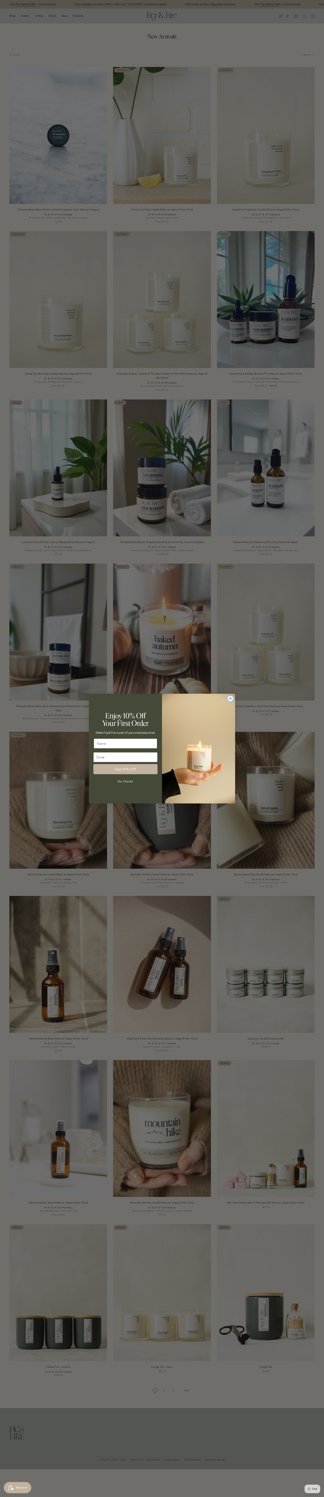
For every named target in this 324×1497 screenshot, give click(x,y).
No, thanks (125, 781)
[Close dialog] (230, 698)
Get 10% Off (125, 769)
